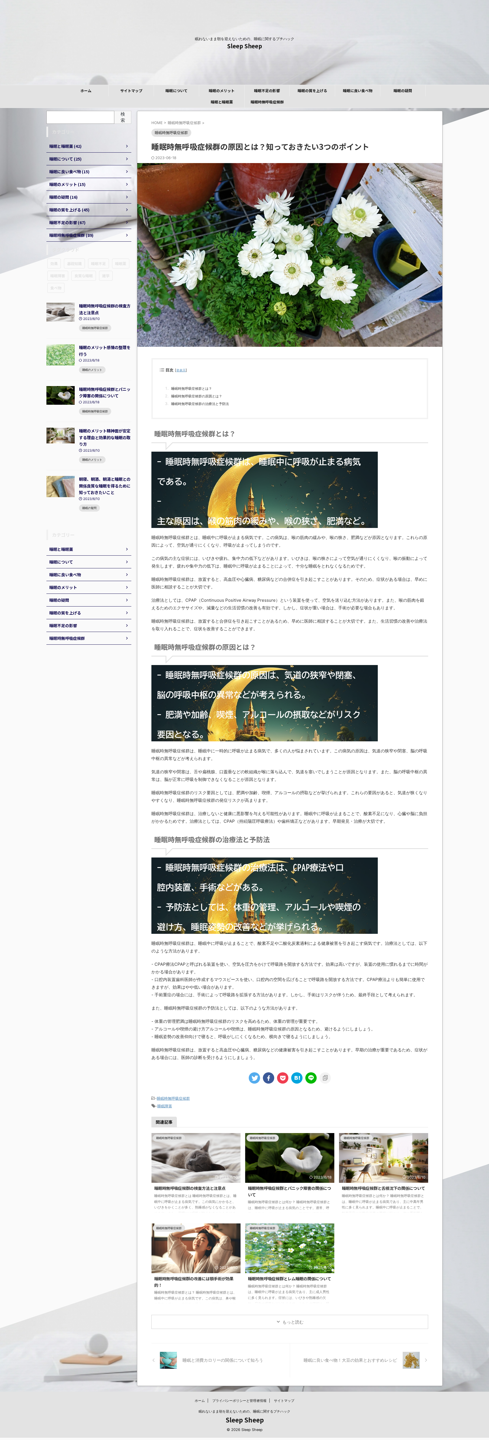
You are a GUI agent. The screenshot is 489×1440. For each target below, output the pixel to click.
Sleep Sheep (244, 46)
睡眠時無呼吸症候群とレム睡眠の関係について (289, 1278)
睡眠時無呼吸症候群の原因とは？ (196, 396)
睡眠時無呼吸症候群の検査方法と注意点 (190, 1188)
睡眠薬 (120, 263)
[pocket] (282, 1078)
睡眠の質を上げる (312, 90)
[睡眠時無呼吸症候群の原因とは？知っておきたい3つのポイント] (297, 1078)
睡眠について (177, 90)
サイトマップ (131, 90)
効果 (54, 263)
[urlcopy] (325, 1078)
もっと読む (293, 1322)
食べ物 (55, 288)
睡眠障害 (164, 1106)
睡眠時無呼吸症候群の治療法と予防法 (200, 404)
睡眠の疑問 (403, 90)
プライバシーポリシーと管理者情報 (239, 1400)
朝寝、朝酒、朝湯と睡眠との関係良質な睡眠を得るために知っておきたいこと (104, 485)
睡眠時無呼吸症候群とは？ (191, 389)
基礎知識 (74, 263)
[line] (311, 1078)
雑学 (106, 275)
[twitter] (254, 1078)
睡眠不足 (98, 263)
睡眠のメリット (222, 90)
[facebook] (268, 1078)
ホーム (85, 90)
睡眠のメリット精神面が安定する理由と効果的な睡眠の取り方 (104, 437)
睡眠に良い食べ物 (357, 90)
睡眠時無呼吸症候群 (267, 102)
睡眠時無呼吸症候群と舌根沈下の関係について (383, 1188)
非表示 (181, 370)
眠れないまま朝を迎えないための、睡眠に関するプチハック (244, 1411)
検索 (123, 117)
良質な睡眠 (83, 275)
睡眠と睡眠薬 (222, 102)
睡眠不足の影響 (267, 90)
